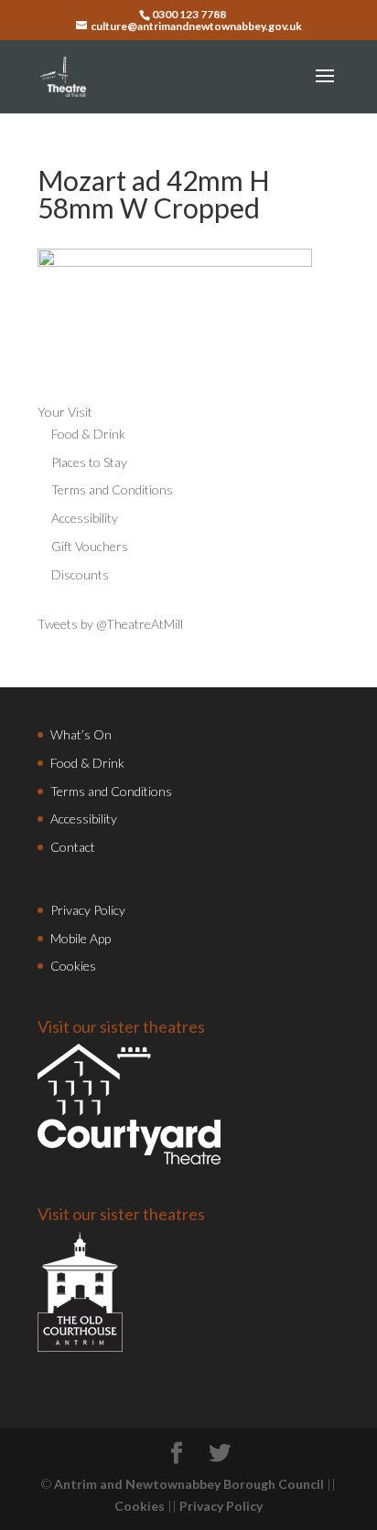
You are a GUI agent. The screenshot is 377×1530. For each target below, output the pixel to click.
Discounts (80, 574)
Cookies (73, 965)
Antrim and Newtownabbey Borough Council (189, 1484)
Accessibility (84, 518)
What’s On (81, 734)
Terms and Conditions (112, 489)
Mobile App (80, 938)
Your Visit (65, 412)
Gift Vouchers (89, 546)
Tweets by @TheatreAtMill (110, 624)
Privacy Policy (87, 910)
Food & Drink (88, 433)
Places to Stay (89, 462)
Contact (72, 847)
